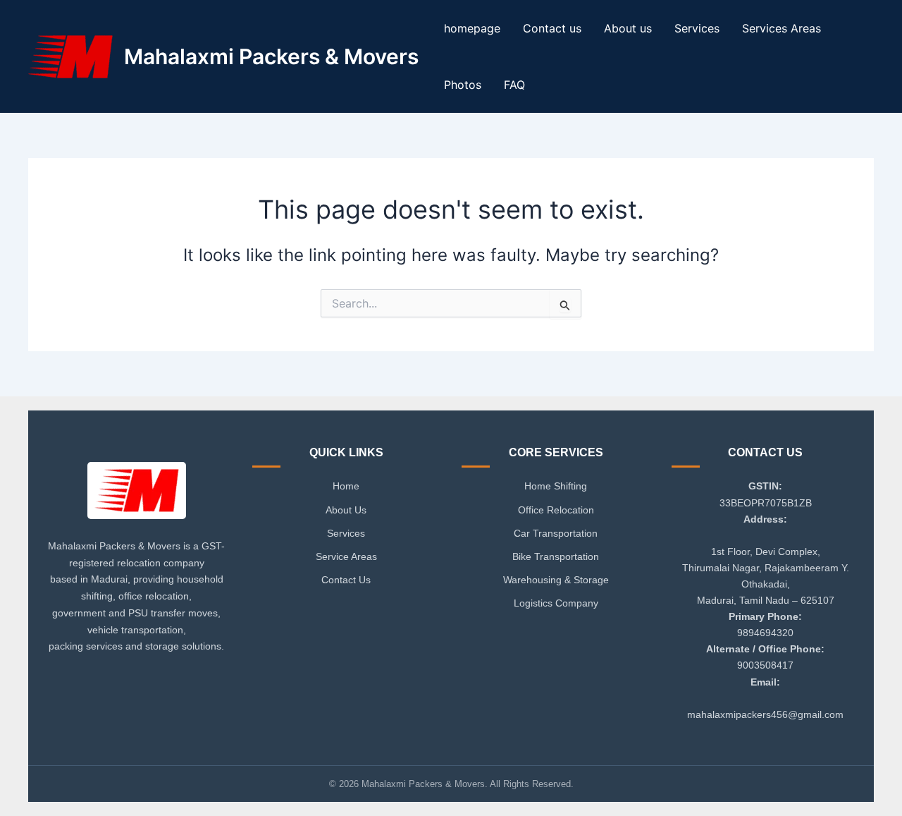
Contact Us (346, 579)
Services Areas (781, 28)
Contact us (552, 28)
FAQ (514, 85)
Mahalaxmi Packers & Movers (271, 56)
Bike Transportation (555, 556)
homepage (472, 28)
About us (628, 28)
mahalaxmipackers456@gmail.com (765, 714)
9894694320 (765, 632)
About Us (346, 510)
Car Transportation (556, 533)
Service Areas (346, 556)
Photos (462, 85)
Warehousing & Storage (556, 579)
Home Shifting (555, 486)
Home (346, 486)
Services (696, 28)
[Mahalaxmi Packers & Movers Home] (136, 494)
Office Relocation (556, 510)
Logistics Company (556, 603)
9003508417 (765, 665)
